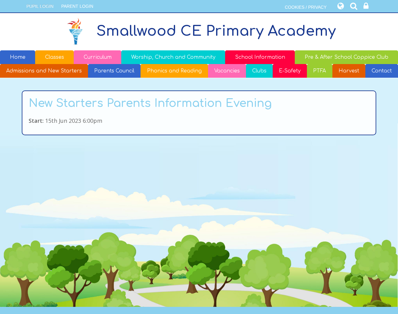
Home (17, 57)
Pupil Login (39, 6)
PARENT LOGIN (77, 6)
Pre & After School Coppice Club (346, 57)
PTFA (319, 71)
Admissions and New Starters (44, 71)
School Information (260, 57)
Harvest (349, 71)
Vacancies (227, 71)
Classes (54, 57)
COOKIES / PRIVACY (305, 7)
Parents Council (114, 71)
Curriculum (98, 57)
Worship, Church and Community (173, 57)
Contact (382, 71)
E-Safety (290, 71)
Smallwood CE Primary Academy (216, 31)
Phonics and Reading (174, 71)
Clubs (259, 71)
